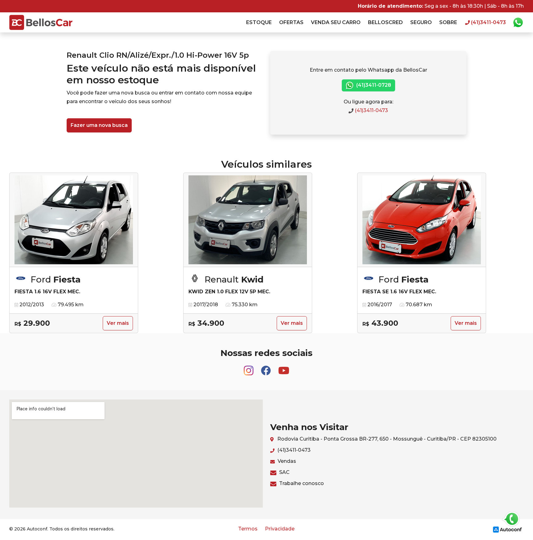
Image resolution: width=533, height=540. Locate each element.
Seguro (421, 22)
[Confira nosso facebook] (266, 367)
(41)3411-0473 (370, 110)
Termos (248, 529)
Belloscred (385, 22)
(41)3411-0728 (373, 85)
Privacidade (280, 529)
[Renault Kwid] (248, 220)
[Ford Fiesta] (74, 220)
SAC (284, 472)
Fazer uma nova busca (99, 125)
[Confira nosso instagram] (249, 367)
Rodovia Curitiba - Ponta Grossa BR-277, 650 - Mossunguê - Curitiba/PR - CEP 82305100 (386, 439)
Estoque (259, 22)
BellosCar (40, 22)
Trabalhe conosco (301, 483)
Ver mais (118, 323)
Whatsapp (518, 22)
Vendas (286, 461)
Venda (336, 22)
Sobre (448, 22)
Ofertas (291, 22)
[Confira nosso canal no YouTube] (283, 367)
